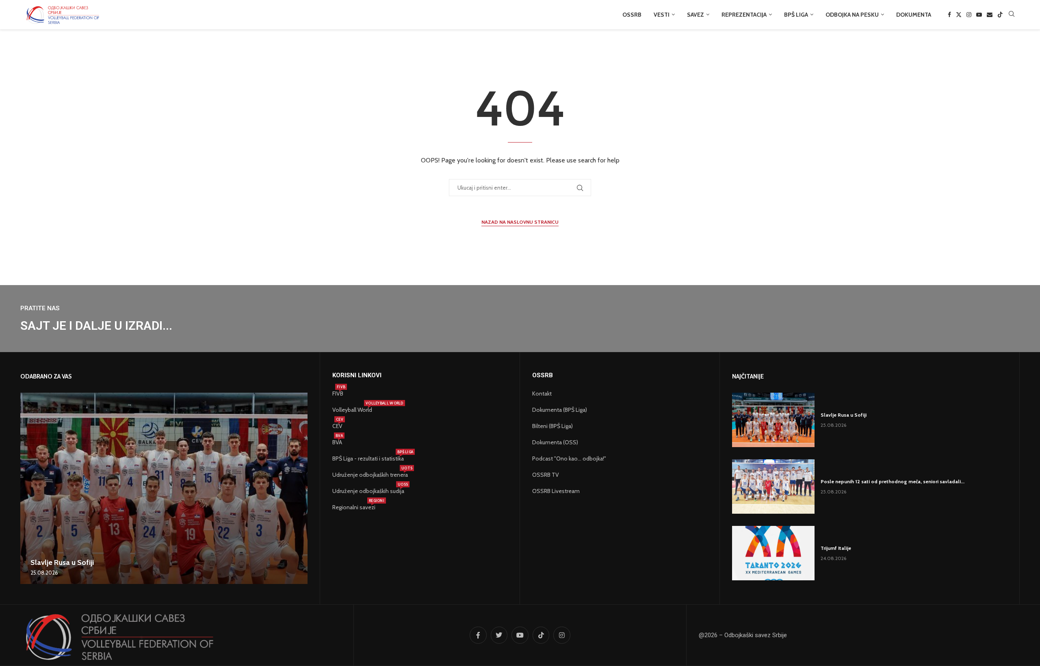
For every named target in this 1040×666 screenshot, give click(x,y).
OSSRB (631, 14)
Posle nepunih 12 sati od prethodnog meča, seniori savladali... (892, 481)
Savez (695, 14)
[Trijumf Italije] (773, 553)
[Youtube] (979, 14)
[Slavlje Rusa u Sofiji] (164, 488)
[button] (27, 488)
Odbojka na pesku (852, 14)
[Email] (989, 14)
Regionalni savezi (353, 507)
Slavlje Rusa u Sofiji (62, 562)
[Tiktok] (1000, 14)
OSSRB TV (545, 475)
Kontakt (542, 393)
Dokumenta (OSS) (555, 442)
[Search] (1012, 14)
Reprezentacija (744, 14)
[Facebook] (949, 14)
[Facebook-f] (478, 635)
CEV (337, 426)
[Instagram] (969, 14)
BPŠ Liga (796, 14)
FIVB (337, 393)
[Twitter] (959, 14)
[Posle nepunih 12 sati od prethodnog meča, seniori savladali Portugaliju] (773, 486)
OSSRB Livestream (556, 491)
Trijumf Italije (836, 548)
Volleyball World (352, 410)
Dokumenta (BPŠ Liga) (559, 410)
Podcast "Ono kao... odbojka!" (569, 458)
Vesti (662, 14)
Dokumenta (913, 14)
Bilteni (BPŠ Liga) (552, 426)
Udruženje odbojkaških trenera (370, 475)
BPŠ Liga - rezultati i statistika (368, 458)
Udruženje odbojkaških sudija (368, 491)
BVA (337, 442)
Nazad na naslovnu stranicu (520, 222)
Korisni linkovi (356, 375)
